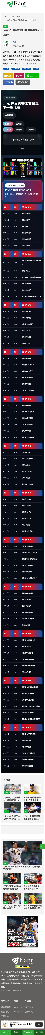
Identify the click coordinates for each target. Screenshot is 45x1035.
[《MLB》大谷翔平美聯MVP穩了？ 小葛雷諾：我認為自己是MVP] (12, 898)
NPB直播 (27, 69)
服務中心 (29, 1012)
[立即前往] (22, 932)
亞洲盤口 (19, 124)
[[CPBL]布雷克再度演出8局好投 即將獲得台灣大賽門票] (12, 878)
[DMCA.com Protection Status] (22, 966)
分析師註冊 (28, 1032)
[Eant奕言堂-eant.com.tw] (16, 4)
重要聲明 (5, 1012)
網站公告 (29, 1007)
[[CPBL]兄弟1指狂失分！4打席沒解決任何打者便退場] (32, 789)
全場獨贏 (8, 130)
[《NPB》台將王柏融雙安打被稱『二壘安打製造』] (12, 807)
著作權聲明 (6, 1007)
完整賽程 (9, 115)
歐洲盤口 (8, 124)
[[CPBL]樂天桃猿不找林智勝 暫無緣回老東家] (33, 898)
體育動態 (11, 17)
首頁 (4, 17)
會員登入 (17, 1032)
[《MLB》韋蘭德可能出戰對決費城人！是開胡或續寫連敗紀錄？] (32, 807)
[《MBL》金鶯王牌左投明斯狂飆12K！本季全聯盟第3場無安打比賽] (12, 789)
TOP (42, 846)
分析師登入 (39, 1032)
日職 (36, 69)
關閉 (39, 1024)
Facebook (18, 1007)
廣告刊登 (5, 1016)
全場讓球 (19, 130)
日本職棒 (16, 69)
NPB (7, 69)
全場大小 (31, 130)
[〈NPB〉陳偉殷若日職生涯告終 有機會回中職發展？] (22, 853)
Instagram (18, 1012)
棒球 (18, 17)
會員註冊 (5, 1032)
